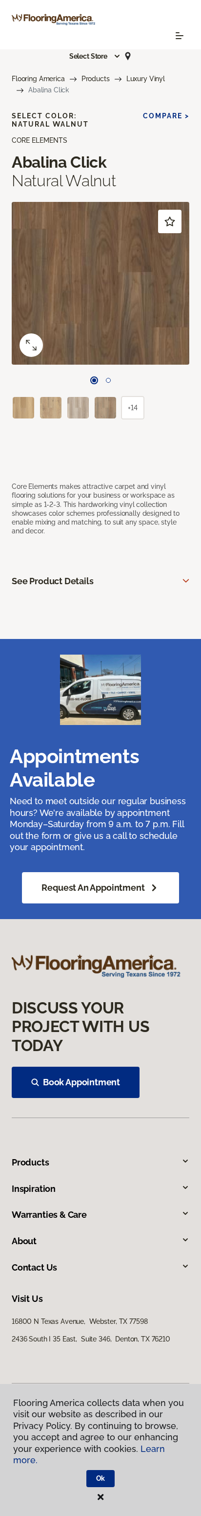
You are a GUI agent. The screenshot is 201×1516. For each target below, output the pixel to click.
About (24, 1241)
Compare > (166, 116)
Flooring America (38, 79)
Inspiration (34, 1189)
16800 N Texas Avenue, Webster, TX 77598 (79, 1321)
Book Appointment (81, 1082)
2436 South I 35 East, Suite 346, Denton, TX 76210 (91, 1339)
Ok (100, 1478)
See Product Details (53, 581)
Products (95, 79)
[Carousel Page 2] (108, 380)
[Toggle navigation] (179, 35)
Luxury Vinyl (145, 79)
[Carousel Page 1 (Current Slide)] (94, 380)
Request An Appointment (92, 887)
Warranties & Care (49, 1214)
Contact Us (34, 1267)
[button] (95, 56)
